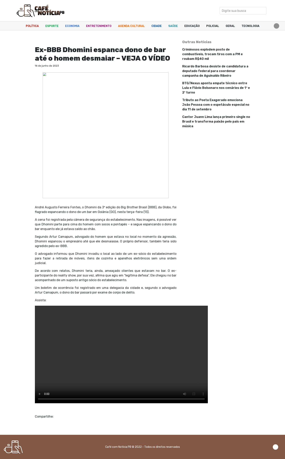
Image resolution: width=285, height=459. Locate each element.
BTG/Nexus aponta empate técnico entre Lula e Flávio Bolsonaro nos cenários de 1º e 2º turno (216, 87)
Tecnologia (250, 26)
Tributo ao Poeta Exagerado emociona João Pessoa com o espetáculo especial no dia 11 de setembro (215, 104)
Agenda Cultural (131, 26)
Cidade (156, 26)
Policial (212, 26)
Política (32, 26)
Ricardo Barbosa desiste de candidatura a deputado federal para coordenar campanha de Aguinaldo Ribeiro (215, 70)
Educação (192, 26)
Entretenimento (98, 26)
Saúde (173, 26)
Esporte (52, 26)
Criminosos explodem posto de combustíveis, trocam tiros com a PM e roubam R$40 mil (212, 54)
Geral (230, 26)
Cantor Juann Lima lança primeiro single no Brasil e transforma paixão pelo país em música (216, 121)
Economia (72, 26)
